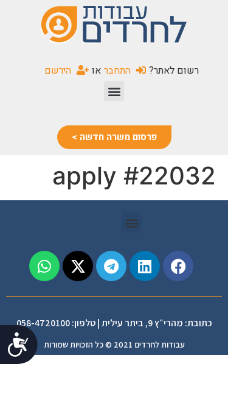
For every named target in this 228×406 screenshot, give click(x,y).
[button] (114, 91)
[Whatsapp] (44, 266)
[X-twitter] (78, 266)
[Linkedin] (145, 266)
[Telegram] (111, 266)
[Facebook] (178, 266)
